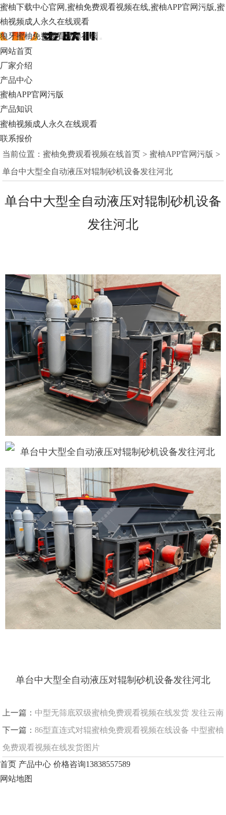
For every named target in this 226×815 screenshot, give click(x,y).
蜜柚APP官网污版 (32, 94)
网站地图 (16, 778)
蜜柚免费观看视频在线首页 (91, 154)
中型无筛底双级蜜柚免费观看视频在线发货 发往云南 (129, 712)
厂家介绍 (16, 65)
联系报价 (16, 138)
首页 (8, 764)
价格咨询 (91, 764)
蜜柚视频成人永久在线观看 (48, 124)
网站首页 (16, 51)
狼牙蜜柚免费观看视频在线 (48, 36)
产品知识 (16, 109)
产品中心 (16, 80)
